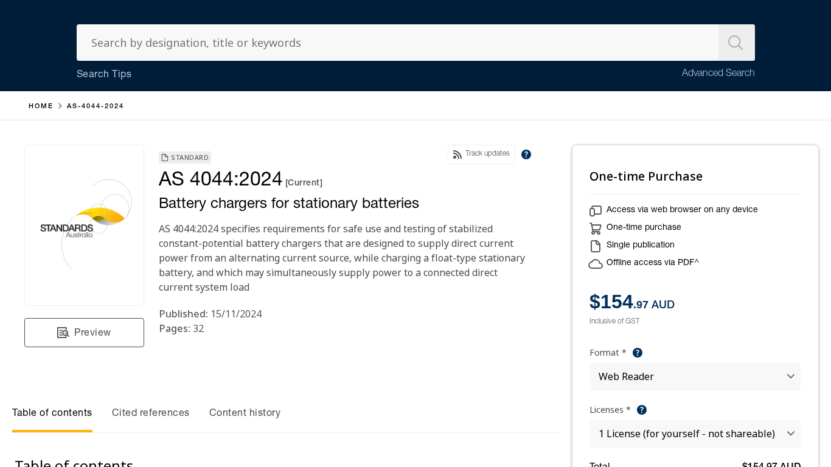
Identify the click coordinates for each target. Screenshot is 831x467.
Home (41, 106)
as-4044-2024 (95, 106)
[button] (84, 332)
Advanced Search (718, 74)
